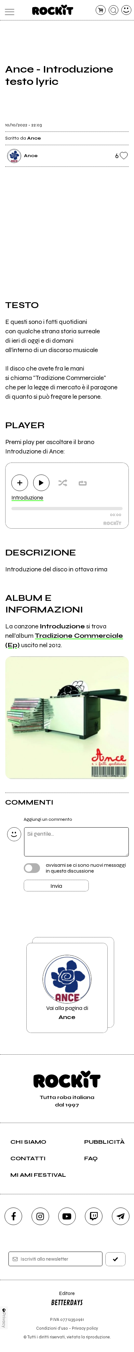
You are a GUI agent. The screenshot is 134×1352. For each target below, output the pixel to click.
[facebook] (13, 1216)
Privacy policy (85, 1328)
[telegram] (120, 1216)
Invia (56, 885)
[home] (53, 10)
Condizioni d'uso (52, 1328)
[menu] (8, 10)
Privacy (4, 1320)
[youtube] (67, 1216)
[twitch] (93, 1216)
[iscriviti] (115, 1259)
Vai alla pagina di (67, 1012)
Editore (63, 1296)
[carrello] (101, 10)
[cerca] (114, 10)
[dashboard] (126, 10)
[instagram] (40, 1216)
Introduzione (27, 497)
